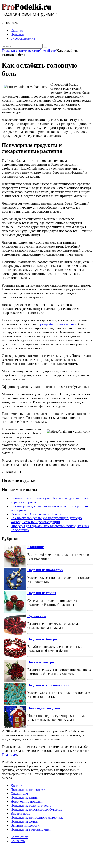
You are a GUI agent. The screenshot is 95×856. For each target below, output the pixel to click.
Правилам (9, 754)
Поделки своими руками (20, 50)
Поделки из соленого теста (48, 685)
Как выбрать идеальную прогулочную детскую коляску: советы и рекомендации (46, 520)
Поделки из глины (41, 593)
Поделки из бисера (42, 639)
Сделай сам (47, 50)
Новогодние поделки (43, 708)
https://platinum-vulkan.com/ (56, 324)
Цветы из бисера (40, 662)
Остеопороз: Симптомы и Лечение (37, 514)
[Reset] (45, 47)
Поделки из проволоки (45, 570)
